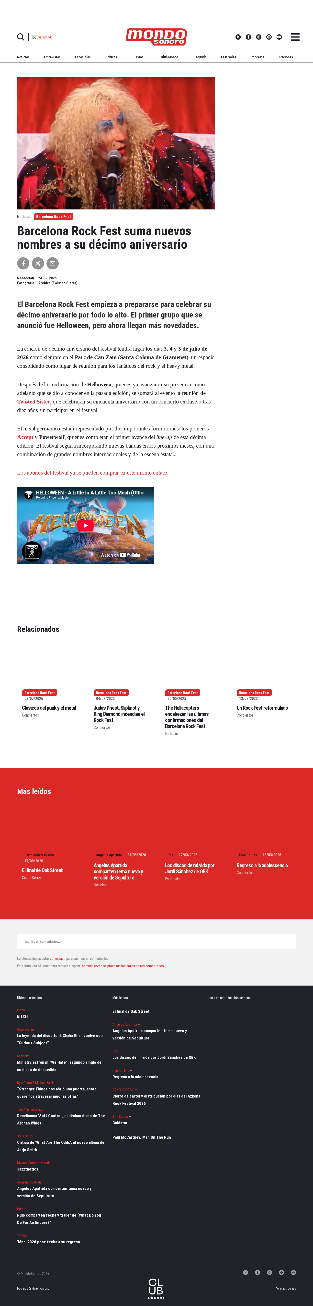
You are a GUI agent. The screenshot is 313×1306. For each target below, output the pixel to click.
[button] (42, 36)
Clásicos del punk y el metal (49, 708)
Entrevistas (52, 57)
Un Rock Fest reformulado (262, 708)
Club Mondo (169, 57)
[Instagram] (269, 1272)
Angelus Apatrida (109, 855)
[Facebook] (257, 1272)
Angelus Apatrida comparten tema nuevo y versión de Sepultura (118, 871)
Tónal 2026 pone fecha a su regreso (48, 1241)
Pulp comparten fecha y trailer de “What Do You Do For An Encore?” (59, 1219)
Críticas (111, 57)
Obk (170, 855)
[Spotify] (281, 1272)
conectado (58, 958)
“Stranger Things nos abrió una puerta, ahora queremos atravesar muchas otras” (56, 1092)
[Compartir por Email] (52, 263)
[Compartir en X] (38, 263)
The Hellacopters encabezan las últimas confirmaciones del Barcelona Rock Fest (187, 717)
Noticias (23, 57)
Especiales (83, 57)
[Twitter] (245, 1272)
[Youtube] (293, 1272)
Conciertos (30, 715)
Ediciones (286, 57)
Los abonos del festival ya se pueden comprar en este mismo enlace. (92, 473)
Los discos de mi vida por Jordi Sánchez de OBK (189, 868)
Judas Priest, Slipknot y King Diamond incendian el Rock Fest (119, 714)
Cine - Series (32, 877)
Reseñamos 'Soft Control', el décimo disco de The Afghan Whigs (61, 1119)
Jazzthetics (27, 1169)
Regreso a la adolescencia (262, 865)
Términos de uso (285, 1288)
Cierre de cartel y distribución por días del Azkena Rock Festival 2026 (156, 1100)
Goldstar (119, 1122)
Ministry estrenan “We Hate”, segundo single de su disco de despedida (59, 1066)
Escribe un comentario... (42, 941)
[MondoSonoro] (156, 37)
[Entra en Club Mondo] (151, 1289)
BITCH (22, 1016)
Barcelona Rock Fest (53, 216)
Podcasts (257, 57)
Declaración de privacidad (32, 1288)
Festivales (228, 57)
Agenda (201, 57)
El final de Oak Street (42, 870)
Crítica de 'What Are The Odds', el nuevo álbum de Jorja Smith (60, 1146)
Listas (139, 57)
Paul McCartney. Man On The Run (141, 1137)
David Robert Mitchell (40, 855)
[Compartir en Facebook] (23, 263)
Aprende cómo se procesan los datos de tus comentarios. (123, 966)
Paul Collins (248, 855)
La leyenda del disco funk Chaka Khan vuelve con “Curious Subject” (60, 1039)
